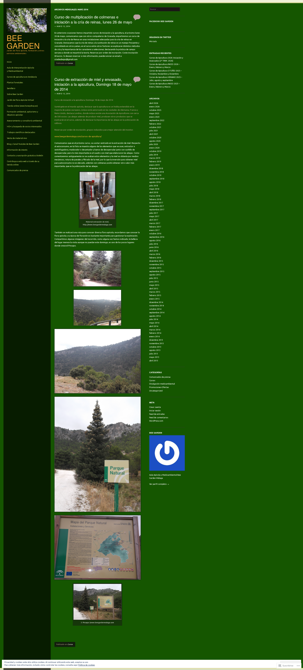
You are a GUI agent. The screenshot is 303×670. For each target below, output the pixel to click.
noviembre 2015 (156, 264)
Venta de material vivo (17, 138)
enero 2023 (154, 117)
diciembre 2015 (156, 261)
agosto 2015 (154, 275)
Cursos (70, 63)
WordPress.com (156, 421)
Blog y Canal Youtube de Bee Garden (23, 144)
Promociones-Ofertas (159, 387)
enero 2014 (154, 336)
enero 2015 (154, 299)
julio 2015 (153, 278)
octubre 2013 (155, 347)
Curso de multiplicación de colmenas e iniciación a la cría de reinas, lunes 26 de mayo (93, 19)
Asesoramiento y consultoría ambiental (24, 121)
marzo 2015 (154, 292)
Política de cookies (86, 665)
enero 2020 (154, 148)
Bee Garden (23, 41)
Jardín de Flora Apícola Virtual (20, 100)
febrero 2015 (155, 295)
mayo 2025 (154, 113)
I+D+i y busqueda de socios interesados (24, 126)
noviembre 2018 (156, 172)
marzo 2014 (154, 330)
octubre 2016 (155, 234)
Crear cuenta (155, 407)
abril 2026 (153, 103)
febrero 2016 (155, 258)
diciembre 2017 (156, 203)
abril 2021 (153, 134)
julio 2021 (153, 131)
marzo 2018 (154, 196)
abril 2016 (153, 251)
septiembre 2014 (156, 313)
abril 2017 (153, 220)
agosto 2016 (154, 240)
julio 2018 (153, 186)
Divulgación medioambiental (162, 384)
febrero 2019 (155, 161)
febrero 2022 (155, 124)
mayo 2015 (154, 285)
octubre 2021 (155, 127)
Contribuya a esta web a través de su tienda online (23, 163)
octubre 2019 (155, 151)
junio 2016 (154, 247)
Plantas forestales (15, 83)
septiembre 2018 (156, 179)
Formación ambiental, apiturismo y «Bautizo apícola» (22, 113)
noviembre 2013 (156, 343)
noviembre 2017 (156, 206)
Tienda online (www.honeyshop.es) (22, 106)
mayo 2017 (154, 216)
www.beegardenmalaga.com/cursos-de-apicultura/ (78, 136)
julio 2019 (153, 155)
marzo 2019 (154, 158)
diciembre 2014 (156, 302)
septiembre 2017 (156, 210)
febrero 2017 (155, 227)
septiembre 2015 (156, 271)
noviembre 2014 (156, 306)
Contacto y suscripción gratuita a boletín (25, 155)
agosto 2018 (154, 182)
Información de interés (17, 150)
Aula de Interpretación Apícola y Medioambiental (20, 69)
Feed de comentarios (158, 418)
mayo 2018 (154, 189)
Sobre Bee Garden (15, 94)
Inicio (9, 62)
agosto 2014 (154, 316)
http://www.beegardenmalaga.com (97, 225)
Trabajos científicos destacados (21, 132)
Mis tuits (153, 41)
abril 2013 (153, 361)
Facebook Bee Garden (161, 21)
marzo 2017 (154, 223)
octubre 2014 (155, 309)
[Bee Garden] (27, 33)
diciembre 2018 (156, 168)
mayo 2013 (154, 357)
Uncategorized (156, 391)
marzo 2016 (154, 254)
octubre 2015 (155, 268)
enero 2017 (154, 230)
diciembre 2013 (156, 340)
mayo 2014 (154, 323)
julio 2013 (153, 354)
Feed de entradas (157, 414)
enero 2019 (154, 165)
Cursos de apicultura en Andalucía (22, 77)
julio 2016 (153, 244)
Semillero (11, 88)
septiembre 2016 (156, 237)
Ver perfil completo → (159, 484)
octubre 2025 (155, 110)
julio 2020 (153, 144)
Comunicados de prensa (17, 170)
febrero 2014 (155, 333)
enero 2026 (154, 107)
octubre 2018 (155, 175)
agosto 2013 (154, 350)
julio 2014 (153, 319)
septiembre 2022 (156, 120)
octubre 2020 (155, 138)
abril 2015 (153, 289)
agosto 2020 (154, 141)
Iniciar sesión (155, 411)
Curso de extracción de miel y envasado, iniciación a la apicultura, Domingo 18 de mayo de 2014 (92, 84)
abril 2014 (153, 326)
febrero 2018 (155, 199)
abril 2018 (153, 192)
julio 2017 (153, 213)
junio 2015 (154, 282)
